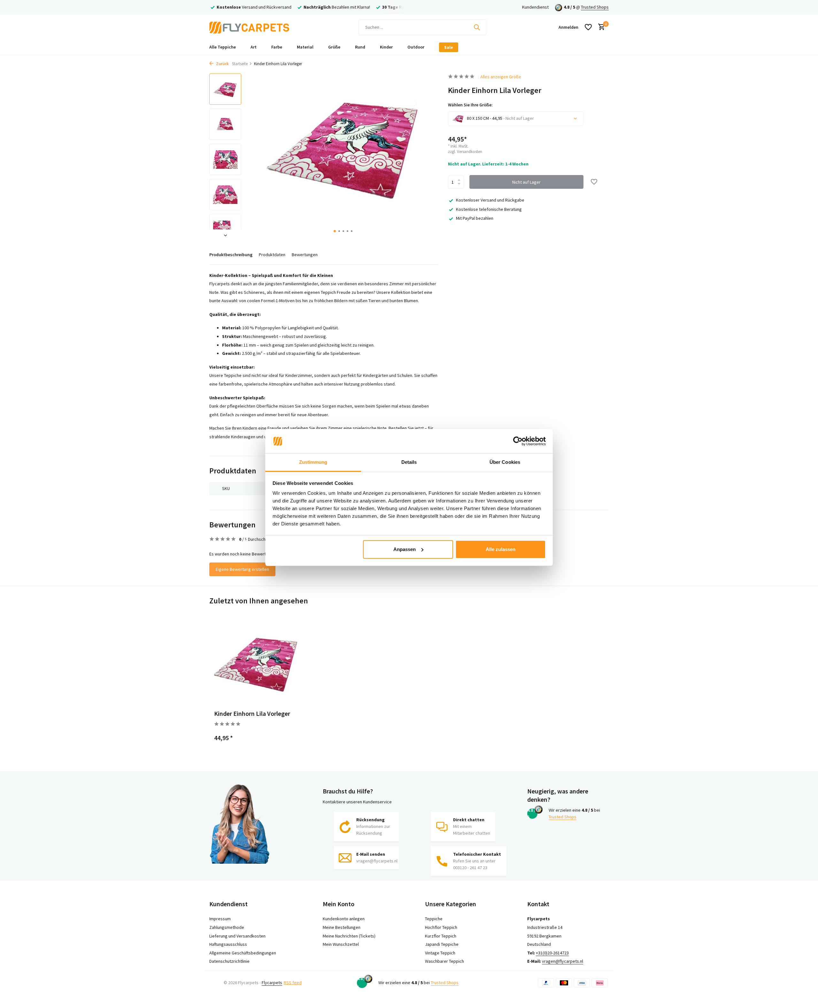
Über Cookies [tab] (505, 462)
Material (305, 47)
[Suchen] (477, 27)
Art (254, 47)
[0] (600, 27)
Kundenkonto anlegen (344, 919)
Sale (448, 47)
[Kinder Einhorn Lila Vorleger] (255, 663)
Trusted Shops (595, 7)
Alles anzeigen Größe (500, 77)
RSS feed (293, 982)
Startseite (240, 63)
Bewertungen (305, 254)
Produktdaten (272, 254)
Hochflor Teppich (441, 927)
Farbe (276, 47)
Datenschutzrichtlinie (229, 961)
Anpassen (404, 549)
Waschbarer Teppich (444, 961)
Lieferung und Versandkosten (237, 936)
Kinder (386, 47)
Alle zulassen (500, 549)
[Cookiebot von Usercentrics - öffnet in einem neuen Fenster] (518, 441)
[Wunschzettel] (588, 27)
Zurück (222, 63)
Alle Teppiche (222, 47)
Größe (334, 47)
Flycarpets (272, 982)
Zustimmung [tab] (313, 462)
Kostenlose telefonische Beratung (489, 209)
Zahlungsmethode (226, 927)
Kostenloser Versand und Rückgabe (490, 200)
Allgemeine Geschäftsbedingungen (242, 953)
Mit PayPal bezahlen (474, 218)
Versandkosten (469, 151)
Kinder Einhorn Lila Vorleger (252, 713)
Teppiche (434, 919)
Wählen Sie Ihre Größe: (470, 105)
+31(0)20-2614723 (552, 953)
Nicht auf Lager (526, 182)
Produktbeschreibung (230, 254)
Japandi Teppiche (442, 944)
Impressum (220, 919)
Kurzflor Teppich (440, 936)
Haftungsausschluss (228, 944)
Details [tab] (409, 462)
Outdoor (415, 47)
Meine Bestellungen (341, 927)
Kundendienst (535, 7)
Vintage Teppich (440, 953)
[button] (334, 231)
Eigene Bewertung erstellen (242, 569)
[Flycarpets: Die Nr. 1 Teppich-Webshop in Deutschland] (249, 27)
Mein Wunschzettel (341, 944)
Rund (360, 47)
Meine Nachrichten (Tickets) (349, 936)
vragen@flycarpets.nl (562, 961)
